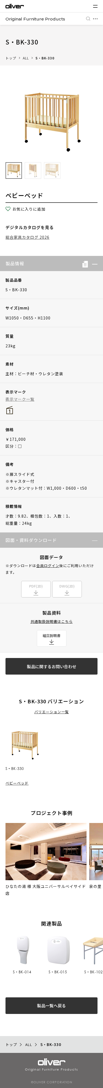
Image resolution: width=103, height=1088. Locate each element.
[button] (93, 263)
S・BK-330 (44, 58)
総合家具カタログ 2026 (27, 237)
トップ (10, 58)
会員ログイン (47, 565)
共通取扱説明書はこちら (51, 621)
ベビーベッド (17, 783)
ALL (26, 58)
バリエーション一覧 (51, 711)
